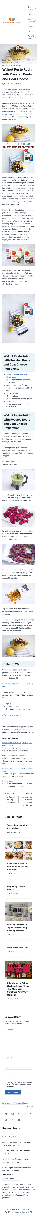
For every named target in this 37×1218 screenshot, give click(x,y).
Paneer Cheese (8, 781)
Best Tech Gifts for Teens (12, 1137)
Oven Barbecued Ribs (17, 947)
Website (9, 1077)
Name (9, 1058)
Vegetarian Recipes (14, 65)
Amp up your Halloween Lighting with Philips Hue (27, 799)
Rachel (6, 84)
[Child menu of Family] (32, 26)
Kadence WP (27, 1212)
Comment (10, 1029)
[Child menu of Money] (32, 31)
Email (8, 1067)
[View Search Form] (25, 20)
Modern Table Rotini (18, 570)
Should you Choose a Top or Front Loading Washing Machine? (17, 928)
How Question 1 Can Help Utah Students (10, 798)
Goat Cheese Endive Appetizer (14, 755)
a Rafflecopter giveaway (12, 715)
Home (32, 2)
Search (30, 1106)
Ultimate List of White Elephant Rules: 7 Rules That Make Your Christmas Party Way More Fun (18, 989)
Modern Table (16, 89)
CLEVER (15, 729)
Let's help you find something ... (15, 1103)
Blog (4, 65)
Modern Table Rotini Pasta (16, 374)
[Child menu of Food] (32, 14)
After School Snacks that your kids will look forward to (18, 866)
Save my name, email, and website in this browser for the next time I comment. (19, 1085)
